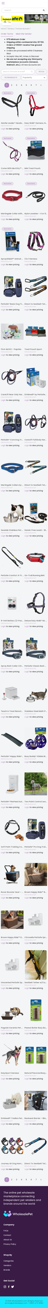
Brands (6, 1270)
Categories (8, 1261)
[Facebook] (9, 1286)
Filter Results (11, 77)
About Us (7, 1239)
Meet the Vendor (24, 33)
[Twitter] (12, 1286)
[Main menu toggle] (3, 3)
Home (3, 29)
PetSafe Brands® (7, 126)
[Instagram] (4, 1286)
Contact (7, 1235)
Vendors (11, 29)
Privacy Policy (9, 1244)
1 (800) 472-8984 (36, 1303)
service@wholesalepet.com (16, 1303)
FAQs (5, 1230)
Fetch (41, 71)
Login (3, 128)
